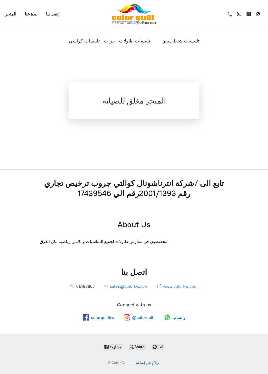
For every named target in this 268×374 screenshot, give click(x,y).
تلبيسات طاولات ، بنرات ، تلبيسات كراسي (109, 41)
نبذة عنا (31, 14)
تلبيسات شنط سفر (181, 41)
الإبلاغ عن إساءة (148, 363)
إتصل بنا (52, 14)
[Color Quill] (134, 14)
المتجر (10, 14)
